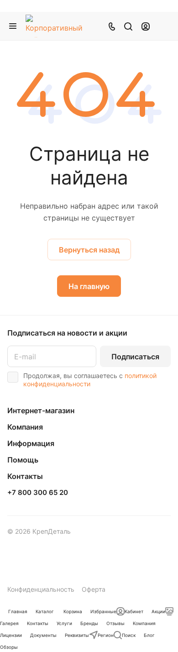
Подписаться (135, 356)
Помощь (22, 459)
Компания (25, 426)
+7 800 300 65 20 (37, 493)
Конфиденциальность (40, 589)
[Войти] (145, 26)
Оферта (93, 589)
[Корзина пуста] (163, 26)
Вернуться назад (89, 249)
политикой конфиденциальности (90, 380)
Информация (30, 443)
